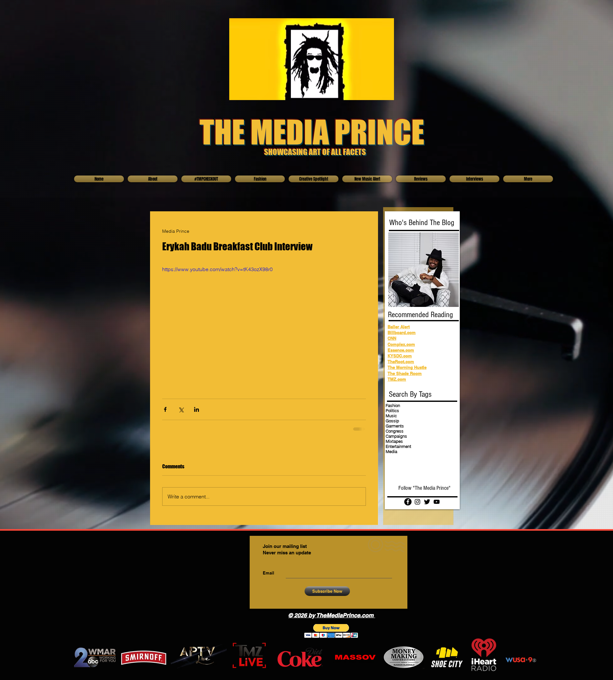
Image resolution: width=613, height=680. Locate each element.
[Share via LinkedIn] (196, 409)
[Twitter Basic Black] (427, 501)
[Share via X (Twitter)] (181, 409)
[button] (331, 630)
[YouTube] (436, 501)
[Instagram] (417, 501)
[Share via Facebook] (165, 409)
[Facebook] (408, 501)
